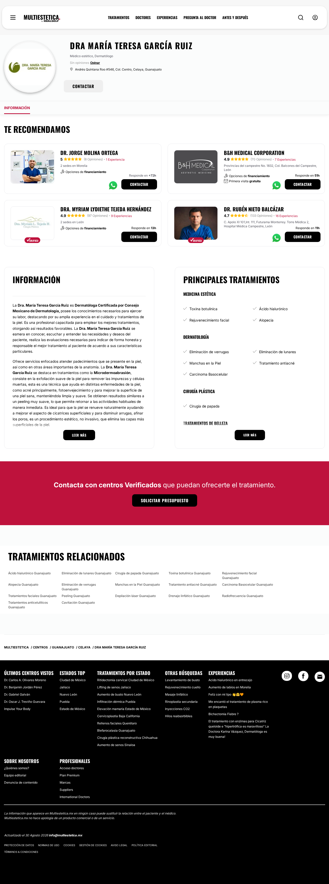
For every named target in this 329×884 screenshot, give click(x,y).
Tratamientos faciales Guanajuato (32, 596)
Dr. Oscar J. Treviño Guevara (24, 702)
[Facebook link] (303, 677)
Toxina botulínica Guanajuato (190, 573)
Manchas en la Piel (205, 363)
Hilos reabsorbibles (178, 716)
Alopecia (266, 320)
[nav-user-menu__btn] (315, 18)
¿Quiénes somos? (16, 768)
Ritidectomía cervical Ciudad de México (125, 680)
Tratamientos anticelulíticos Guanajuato (28, 605)
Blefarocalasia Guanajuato (116, 730)
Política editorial (145, 845)
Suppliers (66, 790)
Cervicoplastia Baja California (118, 716)
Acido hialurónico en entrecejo (230, 680)
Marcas (65, 782)
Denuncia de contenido (21, 782)
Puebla (65, 702)
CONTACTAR (83, 86)
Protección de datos (19, 845)
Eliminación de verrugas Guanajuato (79, 587)
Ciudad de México (73, 680)
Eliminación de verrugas (209, 352)
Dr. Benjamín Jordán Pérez (23, 687)
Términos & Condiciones (21, 851)
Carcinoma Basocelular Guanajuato (247, 584)
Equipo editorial (15, 775)
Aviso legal (119, 845)
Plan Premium (69, 775)
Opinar (95, 63)
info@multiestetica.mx (65, 835)
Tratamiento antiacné (277, 363)
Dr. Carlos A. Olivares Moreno (25, 680)
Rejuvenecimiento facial (209, 320)
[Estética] (42, 18)
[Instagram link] (287, 677)
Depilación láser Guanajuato (135, 596)
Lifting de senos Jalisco (114, 687)
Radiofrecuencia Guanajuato (242, 596)
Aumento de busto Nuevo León (119, 694)
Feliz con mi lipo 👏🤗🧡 (226, 694)
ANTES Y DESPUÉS (235, 17)
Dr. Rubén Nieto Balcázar (254, 209)
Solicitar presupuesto (164, 500)
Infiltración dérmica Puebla (116, 702)
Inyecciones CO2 (177, 709)
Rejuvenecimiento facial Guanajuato (239, 575)
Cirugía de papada (204, 406)
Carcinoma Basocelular (208, 374)
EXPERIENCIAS (167, 17)
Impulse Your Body (17, 709)
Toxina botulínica (203, 309)
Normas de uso (48, 845)
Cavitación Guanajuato (78, 602)
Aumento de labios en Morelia (229, 687)
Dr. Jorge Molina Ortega (89, 153)
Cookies (69, 845)
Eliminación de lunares (277, 352)
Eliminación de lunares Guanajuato (86, 573)
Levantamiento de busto (182, 680)
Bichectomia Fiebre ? (223, 714)
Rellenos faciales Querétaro (117, 723)
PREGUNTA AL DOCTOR (200, 17)
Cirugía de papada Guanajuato (137, 573)
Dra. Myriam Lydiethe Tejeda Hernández (105, 209)
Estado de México (72, 709)
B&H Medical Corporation (254, 153)
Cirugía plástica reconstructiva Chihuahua (127, 738)
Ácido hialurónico (273, 309)
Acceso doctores (72, 768)
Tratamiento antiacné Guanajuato (193, 584)
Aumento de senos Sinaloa (116, 745)
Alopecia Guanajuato (23, 584)
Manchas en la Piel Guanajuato (137, 584)
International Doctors (75, 797)
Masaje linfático (176, 694)
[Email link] (320, 677)
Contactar (139, 184)
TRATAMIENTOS (118, 17)
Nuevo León (68, 694)
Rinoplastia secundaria (181, 702)
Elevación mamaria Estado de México (124, 709)
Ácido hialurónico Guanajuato (29, 573)
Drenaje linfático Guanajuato (189, 596)
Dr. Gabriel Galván (17, 694)
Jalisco (65, 687)
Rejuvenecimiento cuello (182, 687)
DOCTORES (143, 17)
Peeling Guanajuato (76, 596)
